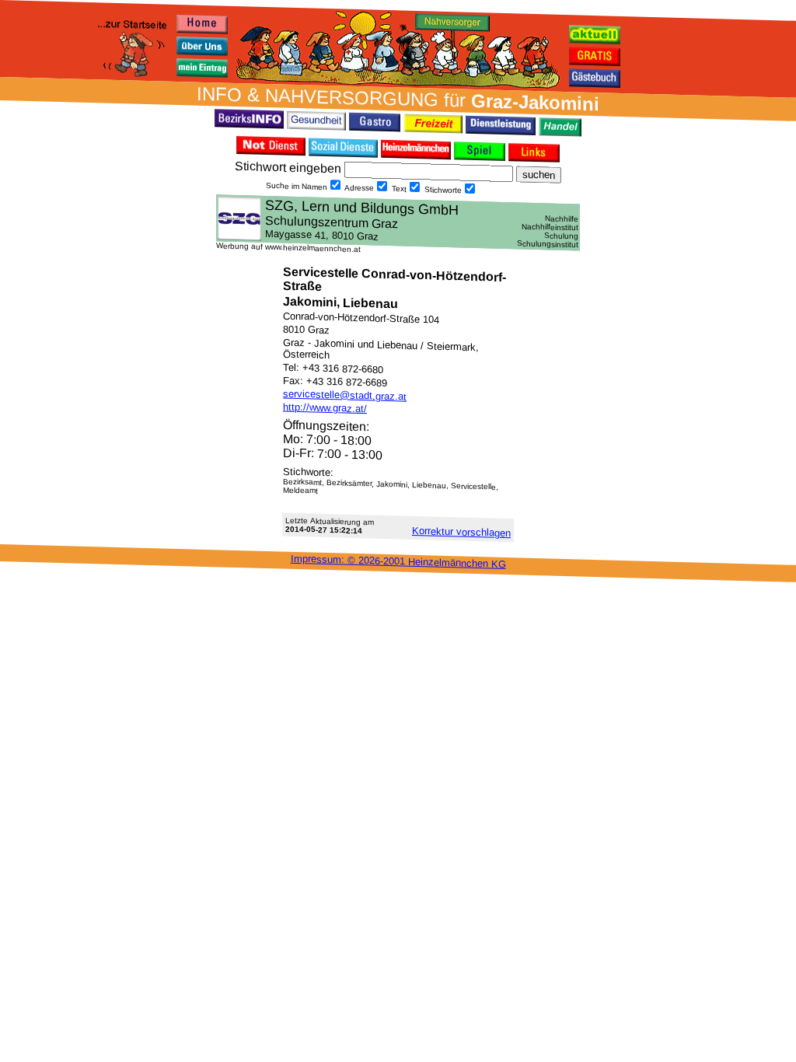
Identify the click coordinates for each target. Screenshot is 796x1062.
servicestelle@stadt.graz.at (345, 395)
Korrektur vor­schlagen (461, 532)
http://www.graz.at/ (325, 408)
